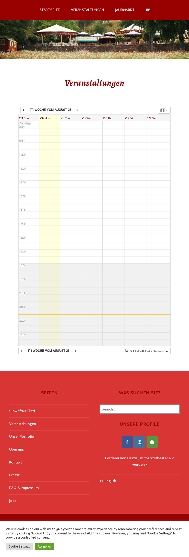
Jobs (12, 500)
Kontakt (15, 462)
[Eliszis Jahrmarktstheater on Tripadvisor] (152, 442)
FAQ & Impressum (24, 488)
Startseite (49, 10)
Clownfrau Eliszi (22, 411)
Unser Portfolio (21, 436)
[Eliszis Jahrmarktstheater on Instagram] (139, 442)
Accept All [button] (44, 546)
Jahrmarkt (125, 10)
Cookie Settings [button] (19, 546)
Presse (14, 475)
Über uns (16, 449)
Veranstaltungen (87, 10)
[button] (146, 351)
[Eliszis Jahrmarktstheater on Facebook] (127, 442)
